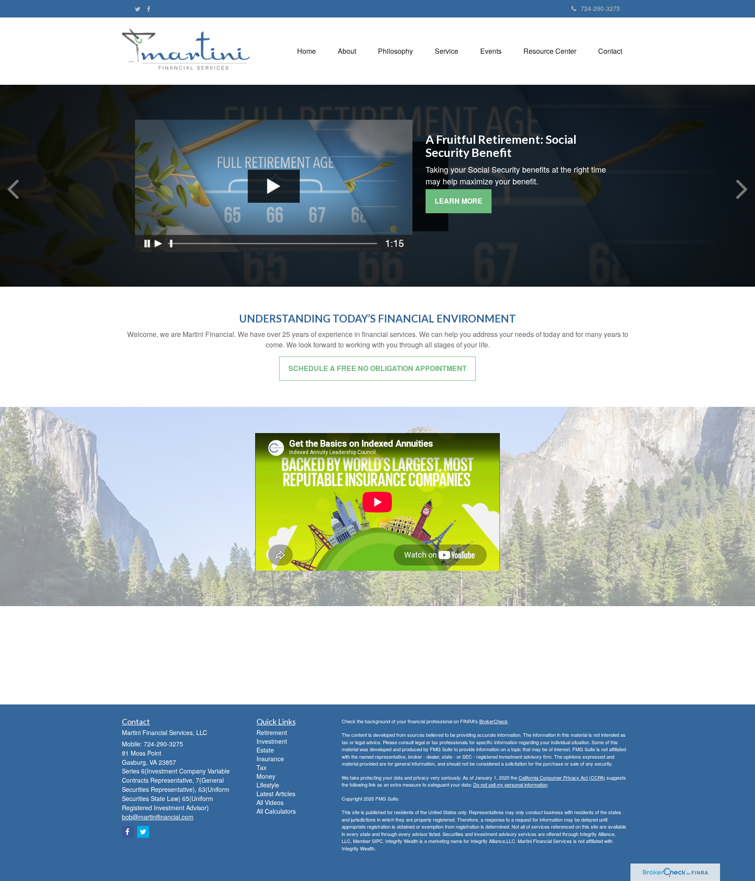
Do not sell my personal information (510, 784)
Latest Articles (275, 793)
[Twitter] (138, 8)
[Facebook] (148, 8)
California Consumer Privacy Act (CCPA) (562, 777)
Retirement (271, 732)
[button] (347, 51)
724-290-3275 (600, 8)
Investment (271, 741)
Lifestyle (267, 784)
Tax (261, 767)
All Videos (270, 802)
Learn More (458, 201)
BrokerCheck (493, 721)
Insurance (270, 758)
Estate (265, 750)
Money (265, 776)
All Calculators (276, 811)
